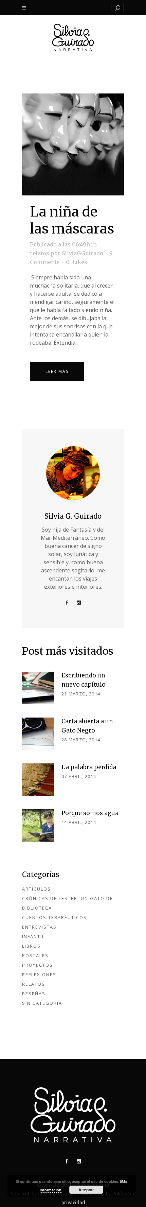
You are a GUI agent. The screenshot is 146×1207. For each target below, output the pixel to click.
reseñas (33, 993)
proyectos (37, 965)
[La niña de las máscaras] (73, 144)
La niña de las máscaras (72, 220)
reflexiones (39, 974)
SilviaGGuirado (82, 253)
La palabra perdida (88, 767)
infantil (33, 936)
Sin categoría (42, 1003)
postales (35, 955)
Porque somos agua (89, 813)
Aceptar (86, 1190)
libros (31, 946)
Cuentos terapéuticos (54, 917)
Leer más (57, 371)
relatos (39, 253)
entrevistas (39, 927)
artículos (36, 889)
